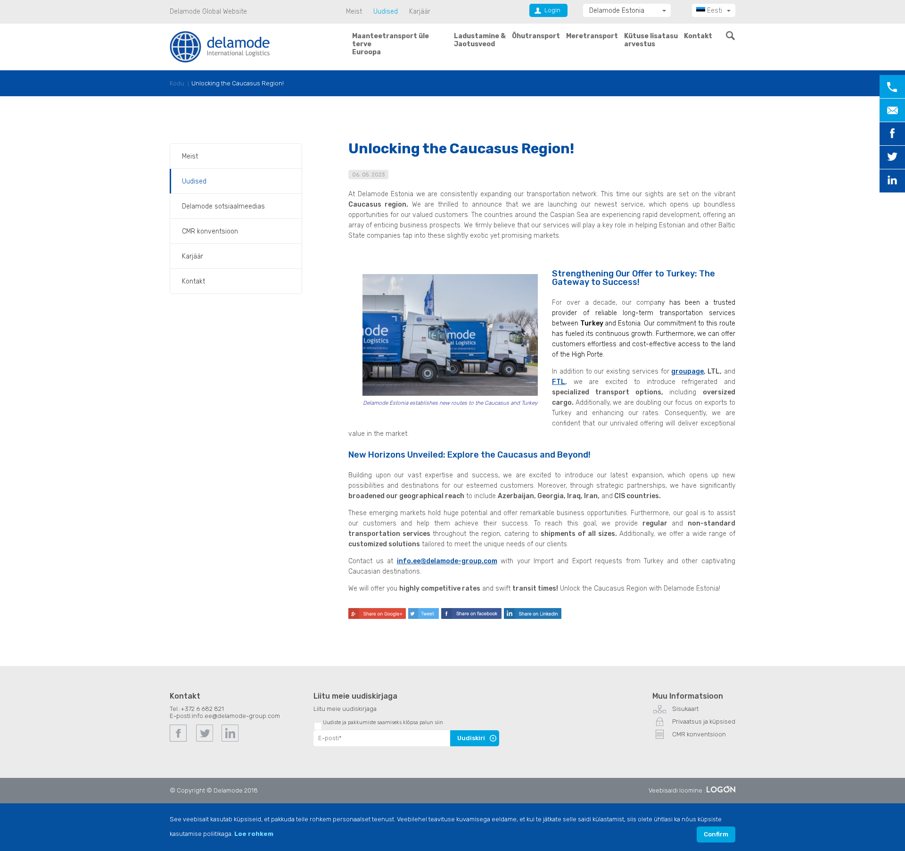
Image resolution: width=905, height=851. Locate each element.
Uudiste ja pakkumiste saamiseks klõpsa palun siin (383, 722)
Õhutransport (536, 36)
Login (552, 10)
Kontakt (698, 36)
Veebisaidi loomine (675, 790)
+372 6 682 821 (202, 708)
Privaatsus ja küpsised (703, 721)
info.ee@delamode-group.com (447, 561)
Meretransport (592, 36)
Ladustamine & (480, 40)
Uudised (385, 12)
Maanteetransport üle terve (390, 44)
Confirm (716, 834)
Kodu (177, 83)
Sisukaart (685, 708)
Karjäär (419, 12)
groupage (687, 371)
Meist (354, 12)
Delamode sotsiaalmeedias (223, 206)
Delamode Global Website (208, 12)
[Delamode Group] (220, 46)
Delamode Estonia (616, 11)
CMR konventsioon (210, 231)
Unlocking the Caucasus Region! (237, 83)
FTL (558, 382)
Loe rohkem (253, 833)
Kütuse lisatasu (651, 40)
